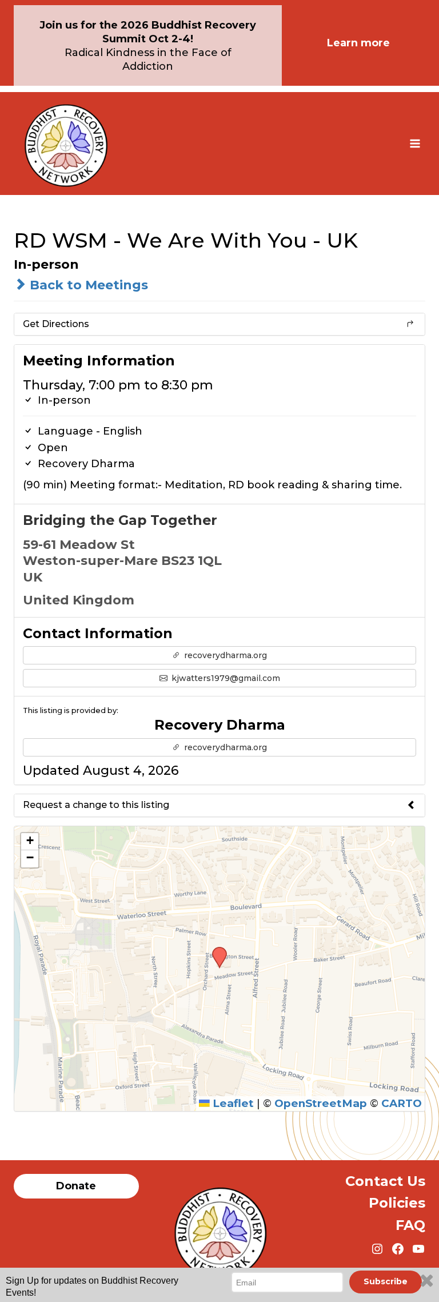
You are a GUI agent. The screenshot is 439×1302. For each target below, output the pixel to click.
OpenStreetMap (320, 1103)
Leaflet (232, 1103)
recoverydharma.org (224, 655)
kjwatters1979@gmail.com (224, 678)
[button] (215, 950)
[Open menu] (414, 143)
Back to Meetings (87, 285)
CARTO (401, 1103)
